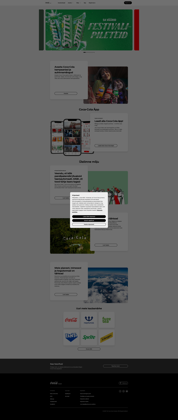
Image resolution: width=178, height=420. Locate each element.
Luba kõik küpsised (89, 216)
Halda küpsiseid (89, 224)
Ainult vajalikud (89, 220)
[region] (89, 210)
